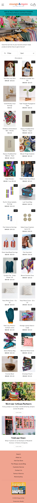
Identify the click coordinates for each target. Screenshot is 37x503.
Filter (9, 53)
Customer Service (18, 467)
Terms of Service (18, 473)
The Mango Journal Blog (18, 464)
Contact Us (18, 470)
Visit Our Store (18, 460)
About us (18, 457)
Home (18, 26)
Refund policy (18, 476)
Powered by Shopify (18, 501)
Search (18, 454)
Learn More (18, 412)
